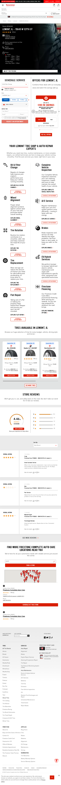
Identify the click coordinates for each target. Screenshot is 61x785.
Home (4, 20)
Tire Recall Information (9, 712)
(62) (13, 618)
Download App (47, 658)
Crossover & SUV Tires (9, 718)
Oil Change (24, 744)
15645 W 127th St (23, 20)
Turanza (5, 677)
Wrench (5, 756)
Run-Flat (5, 686)
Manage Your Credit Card (51, 649)
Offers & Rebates (7, 744)
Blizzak (4, 654)
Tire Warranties (7, 706)
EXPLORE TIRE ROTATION (14, 249)
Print (51, 119)
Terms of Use (11, 767)
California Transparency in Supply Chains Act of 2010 (14, 769)
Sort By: (35, 442)
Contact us (5, 635)
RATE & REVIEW (18, 429)
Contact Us (6, 735)
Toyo (4, 695)
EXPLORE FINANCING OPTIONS (47, 312)
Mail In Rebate (14, 370)
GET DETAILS (50, 16)
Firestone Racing (7, 709)
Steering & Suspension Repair (29, 660)
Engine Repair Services (27, 657)
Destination (6, 660)
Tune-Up (23, 683)
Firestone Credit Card (9, 738)
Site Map (4, 767)
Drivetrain (23, 686)
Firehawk (5, 689)
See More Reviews (29, 538)
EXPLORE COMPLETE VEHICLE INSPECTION (48, 191)
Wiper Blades (25, 705)
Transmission (24, 702)
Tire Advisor (6, 703)
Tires (22, 732)
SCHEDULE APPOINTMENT (18, 191)
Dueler (4, 683)
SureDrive (5, 692)
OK (52, 777)
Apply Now (48, 647)
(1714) (49, 360)
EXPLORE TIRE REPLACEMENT (14, 284)
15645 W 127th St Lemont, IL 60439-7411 (13, 596)
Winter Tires (6, 721)
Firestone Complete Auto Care (14, 590)
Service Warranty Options (28, 761)
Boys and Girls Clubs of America (12, 732)
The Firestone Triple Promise (11, 753)
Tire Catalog (6, 700)
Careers (32, 767)
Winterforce (6, 669)
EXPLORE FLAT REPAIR (17, 315)
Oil (22, 692)
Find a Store (54, 561)
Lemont (15, 20)
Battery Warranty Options (28, 758)
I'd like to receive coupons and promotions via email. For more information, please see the (16, 117)
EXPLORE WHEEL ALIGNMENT (15, 219)
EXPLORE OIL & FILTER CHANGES (17, 186)
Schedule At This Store (30, 605)
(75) (36, 358)
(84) (15, 32)
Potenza (5, 680)
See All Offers (46, 134)
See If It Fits (11, 375)
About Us (5, 729)
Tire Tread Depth (7, 715)
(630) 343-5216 (9, 48)
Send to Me (40, 119)
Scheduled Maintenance (28, 700)
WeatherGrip (6, 671)
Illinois (9, 20)
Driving (23, 750)
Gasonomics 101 (7, 741)
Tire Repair (24, 663)
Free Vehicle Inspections (28, 689)
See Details (46, 123)
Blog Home (24, 729)
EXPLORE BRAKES (47, 248)
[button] (33, 472)
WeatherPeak (6, 663)
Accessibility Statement (42, 767)
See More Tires (30, 385)
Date (3, 93)
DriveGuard (6, 666)
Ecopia (4, 674)
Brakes (23, 654)
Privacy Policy (19, 767)
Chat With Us (8, 44)
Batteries (23, 680)
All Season (5, 657)
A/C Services (24, 678)
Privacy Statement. (22, 118)
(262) (17, 358)
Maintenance (24, 747)
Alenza (4, 651)
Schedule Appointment (9, 747)
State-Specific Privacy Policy (33, 769)
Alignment (24, 651)
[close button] (59, 775)
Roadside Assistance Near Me (11, 750)
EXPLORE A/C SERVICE (48, 219)
